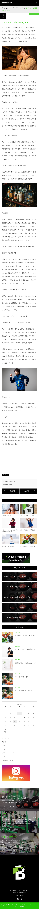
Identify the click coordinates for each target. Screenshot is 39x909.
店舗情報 (4, 742)
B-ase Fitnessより (34, 14)
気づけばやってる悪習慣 (8, 546)
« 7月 (4, 732)
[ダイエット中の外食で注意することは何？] (28, 491)
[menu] (36, 3)
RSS (21, 898)
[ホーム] (2, 7)
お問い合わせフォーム (7, 760)
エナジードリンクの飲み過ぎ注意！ (25, 649)
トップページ (5, 738)
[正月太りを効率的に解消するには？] (11, 491)
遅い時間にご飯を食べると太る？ (27, 547)
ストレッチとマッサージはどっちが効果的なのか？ (10, 530)
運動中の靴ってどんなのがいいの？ (25, 663)
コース (3, 749)
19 (14, 721)
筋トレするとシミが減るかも (27, 530)
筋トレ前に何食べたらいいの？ (24, 690)
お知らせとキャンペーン (8, 753)
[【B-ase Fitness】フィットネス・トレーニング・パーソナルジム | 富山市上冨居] (19, 886)
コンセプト (5, 745)
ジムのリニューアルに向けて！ (28, 515)
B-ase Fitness (12, 481)
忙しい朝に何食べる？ (21, 677)
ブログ (8, 8)
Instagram (17, 898)
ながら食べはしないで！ (8, 515)
